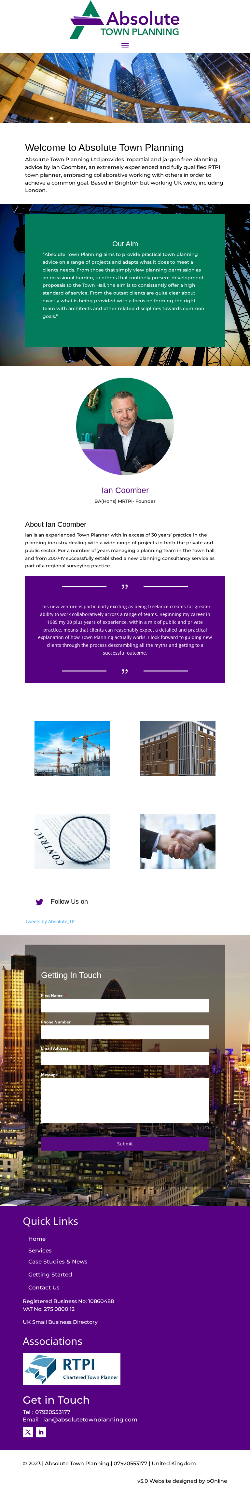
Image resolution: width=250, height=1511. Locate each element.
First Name (53, 995)
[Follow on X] (28, 1432)
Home (37, 1239)
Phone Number (56, 1022)
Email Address (56, 1048)
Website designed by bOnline (188, 1481)
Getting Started (50, 1274)
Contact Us (44, 1287)
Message (49, 1074)
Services (40, 1250)
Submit (125, 1144)
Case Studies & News (58, 1261)
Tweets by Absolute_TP (50, 921)
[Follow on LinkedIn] (41, 1432)
